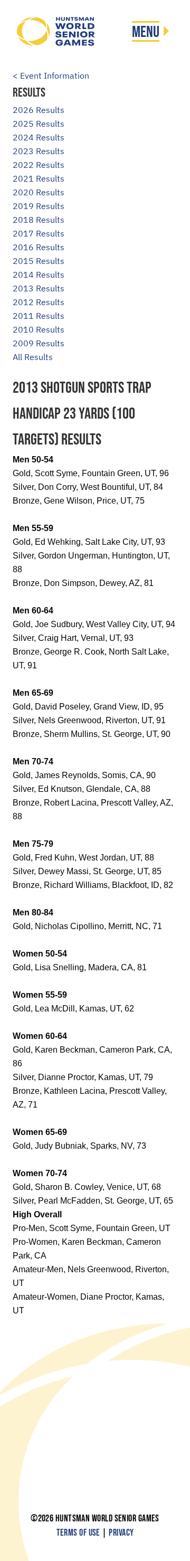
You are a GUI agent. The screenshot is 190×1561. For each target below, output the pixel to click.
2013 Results (38, 288)
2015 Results (38, 261)
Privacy (121, 1532)
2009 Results (38, 343)
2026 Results (38, 110)
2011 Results (38, 315)
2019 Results (38, 206)
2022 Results (38, 164)
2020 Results (38, 192)
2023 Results (38, 151)
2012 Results (38, 302)
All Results (33, 357)
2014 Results (38, 274)
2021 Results (38, 178)
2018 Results (38, 219)
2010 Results (38, 329)
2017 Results (38, 233)
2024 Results (38, 137)
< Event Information (51, 75)
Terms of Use (78, 1532)
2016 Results (38, 247)
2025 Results (38, 123)
